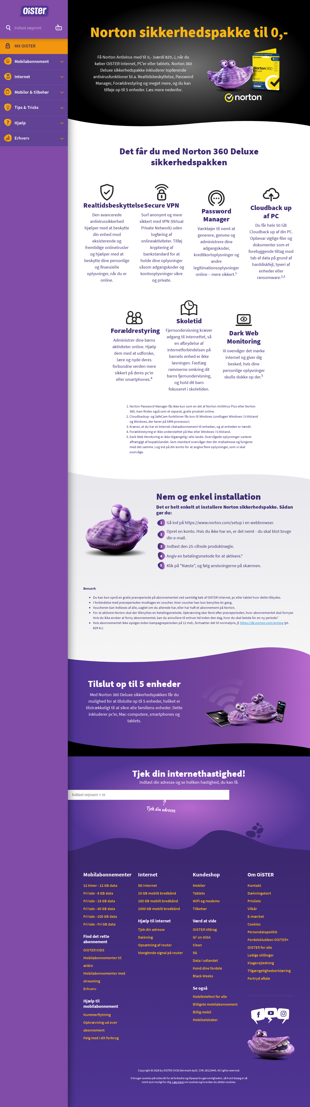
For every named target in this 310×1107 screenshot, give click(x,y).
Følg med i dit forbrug (101, 1037)
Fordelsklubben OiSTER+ (268, 939)
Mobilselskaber (205, 1019)
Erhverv (89, 988)
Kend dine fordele (207, 968)
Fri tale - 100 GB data (100, 916)
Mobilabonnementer (106, 874)
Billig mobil (202, 1011)
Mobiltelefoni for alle (210, 996)
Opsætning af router (155, 944)
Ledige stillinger (261, 955)
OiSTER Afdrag (205, 929)
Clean (197, 944)
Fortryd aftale (259, 978)
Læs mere (178, 1082)
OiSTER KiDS (93, 950)
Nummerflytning (97, 1014)
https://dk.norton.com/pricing (261, 623)
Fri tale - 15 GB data (99, 900)
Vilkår (252, 908)
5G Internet (147, 885)
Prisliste (254, 900)
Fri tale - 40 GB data (99, 908)
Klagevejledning (261, 962)
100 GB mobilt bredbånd (158, 900)
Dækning (145, 937)
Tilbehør (200, 908)
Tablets (199, 893)
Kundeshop (206, 874)
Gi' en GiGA (202, 937)
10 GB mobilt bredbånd (157, 893)
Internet (147, 874)
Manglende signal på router (160, 952)
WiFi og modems (206, 900)
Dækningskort (259, 893)
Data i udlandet (205, 960)
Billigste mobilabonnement (215, 1004)
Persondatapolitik (262, 931)
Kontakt (254, 885)
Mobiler (199, 885)
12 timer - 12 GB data (100, 885)
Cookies (254, 924)
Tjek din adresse (151, 929)
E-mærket (256, 916)
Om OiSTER (261, 874)
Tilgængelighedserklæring (269, 970)
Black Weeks (203, 975)
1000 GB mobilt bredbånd (159, 908)
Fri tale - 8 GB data (98, 893)
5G (195, 952)
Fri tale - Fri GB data (99, 924)
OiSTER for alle (260, 947)
